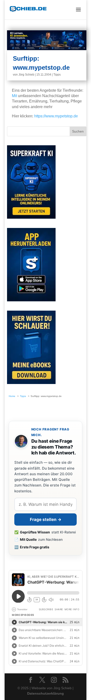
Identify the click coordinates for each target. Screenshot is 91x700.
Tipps (57, 74)
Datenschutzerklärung (45, 693)
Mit (14, 96)
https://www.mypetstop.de (56, 116)
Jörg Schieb (26, 74)
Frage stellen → (45, 519)
